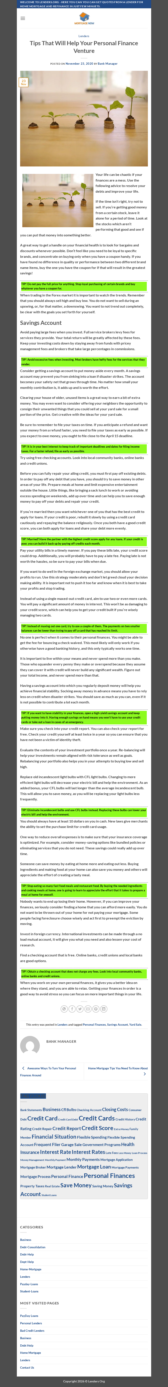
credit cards (97, 1118)
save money (76, 1185)
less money (125, 1153)
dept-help (27, 1262)
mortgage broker (33, 1167)
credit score (97, 1127)
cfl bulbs (68, 1109)
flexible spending (92, 1137)
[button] (22, 18)
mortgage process (35, 1176)
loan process (139, 1152)
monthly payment (55, 1159)
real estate (52, 1186)
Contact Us (27, 1367)
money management (32, 1160)
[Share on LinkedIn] (103, 1009)
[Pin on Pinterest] (96, 1009)
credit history (125, 1119)
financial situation (54, 1136)
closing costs (115, 1109)
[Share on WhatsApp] (64, 1009)
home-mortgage (30, 1269)
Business (52, 1109)
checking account (89, 1110)
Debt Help (26, 1345)
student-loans (29, 1291)
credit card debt (68, 1119)
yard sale (135, 1024)
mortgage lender (62, 1167)
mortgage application (116, 1160)
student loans (49, 1195)
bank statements (31, 1110)
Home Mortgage (30, 1352)
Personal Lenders (31, 1323)
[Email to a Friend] (88, 1009)
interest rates (88, 1152)
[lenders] (84, 18)
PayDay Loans (29, 1316)
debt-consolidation (32, 1247)
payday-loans (29, 1284)
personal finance (67, 1176)
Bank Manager (108, 63)
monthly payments (83, 1159)
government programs (101, 1144)
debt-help (27, 1254)
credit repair (42, 1129)
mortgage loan (94, 1167)
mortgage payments (125, 1167)
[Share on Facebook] (72, 1009)
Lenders (84, 36)
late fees (112, 1153)
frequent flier (47, 1144)
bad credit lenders (32, 1330)
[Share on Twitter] (80, 1009)
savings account (117, 1024)
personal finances (94, 1024)
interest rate (55, 1152)
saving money (102, 1186)
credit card (42, 1118)
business (25, 1338)
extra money (121, 1129)
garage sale (71, 1144)
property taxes (32, 1186)
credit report (66, 1128)
